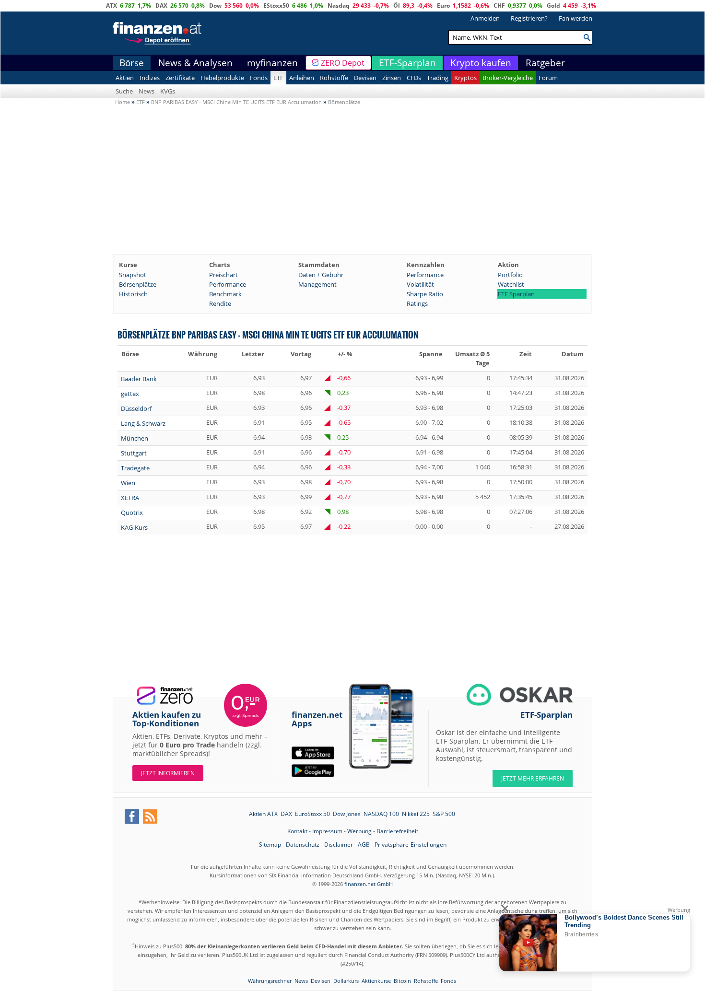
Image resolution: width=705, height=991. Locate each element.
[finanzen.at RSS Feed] (150, 816)
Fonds (259, 77)
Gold (553, 5)
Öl (396, 5)
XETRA (130, 497)
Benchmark (225, 294)
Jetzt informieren (168, 773)
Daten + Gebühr (320, 274)
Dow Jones (347, 814)
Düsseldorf (136, 408)
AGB (364, 844)
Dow (215, 5)
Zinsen (391, 77)
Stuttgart (134, 453)
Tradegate (135, 468)
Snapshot (132, 274)
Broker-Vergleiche (507, 77)
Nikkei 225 (416, 814)
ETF (278, 77)
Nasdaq (339, 5)
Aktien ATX (263, 814)
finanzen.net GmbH (368, 883)
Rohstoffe (334, 77)
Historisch (133, 294)
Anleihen (301, 77)
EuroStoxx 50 (312, 814)
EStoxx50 (276, 5)
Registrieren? (529, 18)
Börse (131, 63)
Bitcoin (402, 980)
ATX (111, 5)
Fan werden (575, 18)
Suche (124, 91)
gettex (130, 393)
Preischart (223, 274)
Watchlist (511, 284)
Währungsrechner (270, 980)
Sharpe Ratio (425, 294)
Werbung (359, 831)
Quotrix (132, 512)
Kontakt (297, 831)
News (146, 91)
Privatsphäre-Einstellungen (410, 844)
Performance (425, 274)
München (134, 438)
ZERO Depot (342, 63)
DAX (161, 5)
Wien (128, 482)
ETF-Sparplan (407, 63)
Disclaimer (338, 844)
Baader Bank (139, 378)
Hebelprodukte (222, 77)
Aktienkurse (376, 980)
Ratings (417, 303)
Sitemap (270, 844)
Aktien (125, 77)
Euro (443, 5)
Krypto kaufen (480, 63)
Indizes (150, 77)
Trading (437, 77)
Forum (548, 77)
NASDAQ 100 (381, 814)
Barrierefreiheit (397, 831)
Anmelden (485, 18)
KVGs (167, 91)
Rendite (220, 303)
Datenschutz (302, 844)
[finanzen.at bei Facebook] (132, 816)
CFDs (414, 77)
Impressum (327, 831)
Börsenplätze (137, 284)
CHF (499, 5)
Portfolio (510, 274)
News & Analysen (195, 63)
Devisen (365, 77)
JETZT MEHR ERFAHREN (532, 778)
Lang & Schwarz (143, 423)
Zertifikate (180, 77)
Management (317, 284)
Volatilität (420, 284)
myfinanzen (272, 63)
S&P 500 (444, 814)
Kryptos (465, 77)
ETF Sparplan (516, 294)
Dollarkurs (346, 980)
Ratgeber (545, 63)
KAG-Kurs (134, 527)
